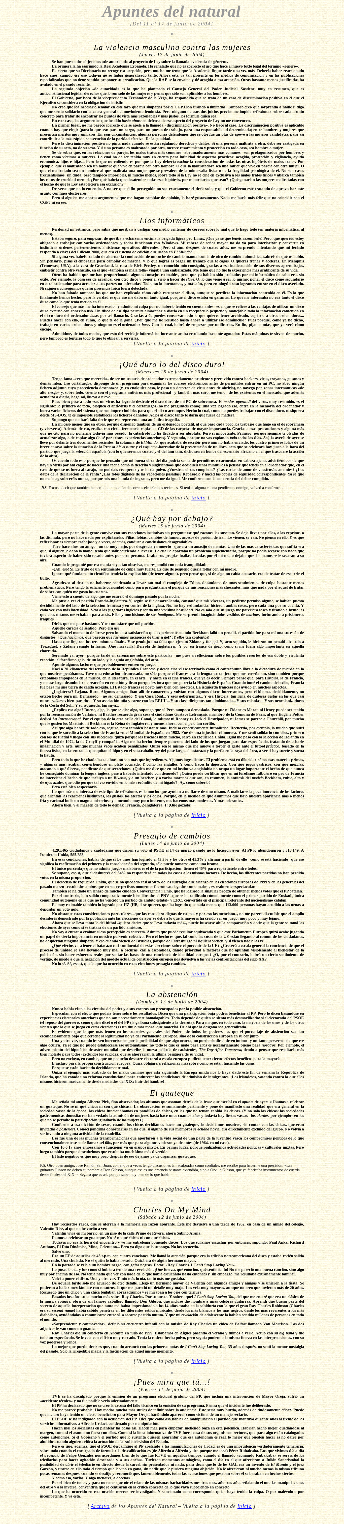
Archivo (100, 1506)
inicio (198, 344)
